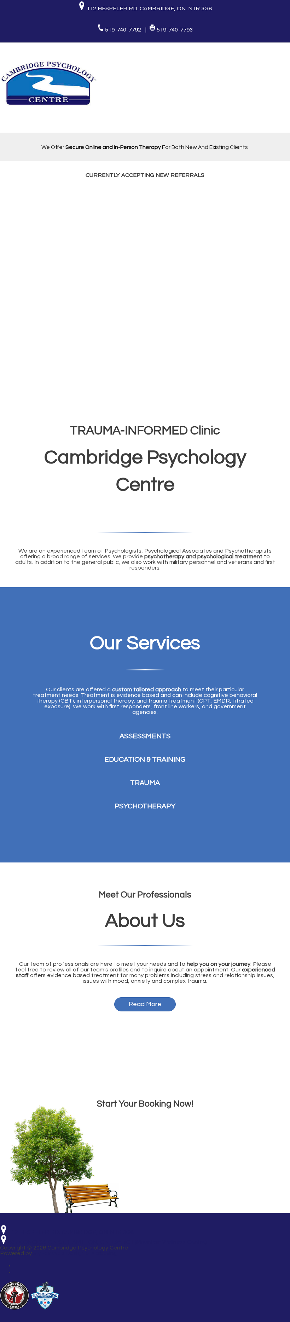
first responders (130, 706)
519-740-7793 (175, 30)
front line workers (176, 706)
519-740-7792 (124, 30)
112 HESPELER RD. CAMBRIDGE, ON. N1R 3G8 (148, 8)
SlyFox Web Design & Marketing (75, 1253)
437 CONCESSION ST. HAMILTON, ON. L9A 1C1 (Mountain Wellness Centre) (107, 1242)
